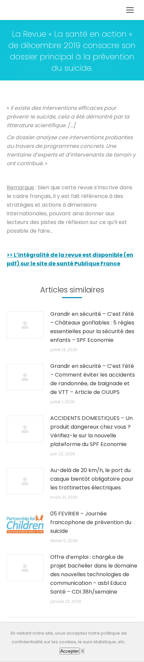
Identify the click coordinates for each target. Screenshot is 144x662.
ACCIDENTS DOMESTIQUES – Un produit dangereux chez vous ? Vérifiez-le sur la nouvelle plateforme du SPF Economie (91, 431)
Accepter (69, 651)
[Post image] (25, 324)
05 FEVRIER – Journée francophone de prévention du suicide (90, 522)
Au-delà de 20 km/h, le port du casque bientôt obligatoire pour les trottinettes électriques (92, 478)
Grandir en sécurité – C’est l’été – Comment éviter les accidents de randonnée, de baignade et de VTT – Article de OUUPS (92, 379)
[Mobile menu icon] (130, 10)
